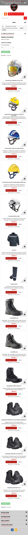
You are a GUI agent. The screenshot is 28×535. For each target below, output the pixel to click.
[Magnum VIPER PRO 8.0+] (14, 477)
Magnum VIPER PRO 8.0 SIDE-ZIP (14, 453)
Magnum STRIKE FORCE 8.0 (14, 386)
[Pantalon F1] (14, 273)
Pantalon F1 (14, 284)
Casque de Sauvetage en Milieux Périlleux (14, 182)
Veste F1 (14, 250)
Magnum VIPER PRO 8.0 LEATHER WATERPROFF (14, 419)
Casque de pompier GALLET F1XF (14, 80)
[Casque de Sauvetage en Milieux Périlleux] (14, 171)
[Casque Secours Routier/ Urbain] (14, 137)
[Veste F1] (14, 239)
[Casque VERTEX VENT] (14, 205)
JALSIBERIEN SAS (14, 318)
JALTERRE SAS (14, 352)
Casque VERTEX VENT (14, 216)
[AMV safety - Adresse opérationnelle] (14, 7)
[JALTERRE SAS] (14, 341)
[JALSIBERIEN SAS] (14, 307)
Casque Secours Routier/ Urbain (14, 148)
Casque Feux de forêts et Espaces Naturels (14, 115)
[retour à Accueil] (2, 26)
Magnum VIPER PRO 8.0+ (14, 487)
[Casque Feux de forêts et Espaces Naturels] (14, 103)
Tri (2, 47)
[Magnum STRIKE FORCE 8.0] (14, 375)
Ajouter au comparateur (14, 91)
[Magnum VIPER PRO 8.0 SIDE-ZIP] (14, 443)
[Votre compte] (5, 14)
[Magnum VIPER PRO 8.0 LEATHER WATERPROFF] (14, 409)
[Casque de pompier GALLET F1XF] (14, 68)
